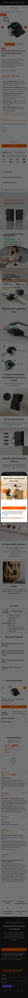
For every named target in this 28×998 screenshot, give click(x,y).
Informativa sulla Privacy (19, 517)
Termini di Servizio (9, 518)
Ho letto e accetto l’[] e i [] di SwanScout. (14, 518)
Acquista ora (14, 508)
